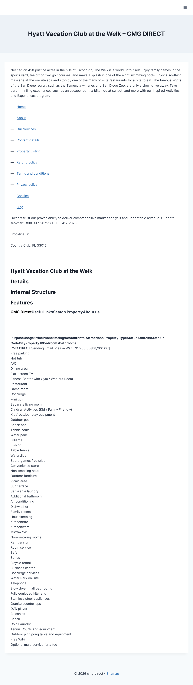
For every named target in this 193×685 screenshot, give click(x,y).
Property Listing (29, 151)
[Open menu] (185, 7)
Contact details (28, 140)
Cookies (23, 196)
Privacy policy (27, 184)
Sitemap (112, 673)
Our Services (26, 129)
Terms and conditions (33, 173)
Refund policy (27, 162)
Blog (20, 207)
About (21, 118)
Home (21, 107)
